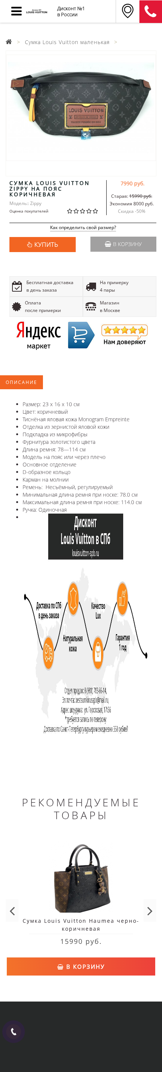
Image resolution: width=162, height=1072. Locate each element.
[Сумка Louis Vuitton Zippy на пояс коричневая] (81, 108)
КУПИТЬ (46, 244)
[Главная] (9, 42)
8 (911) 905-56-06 (150, 11)
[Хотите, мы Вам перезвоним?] (13, 1031)
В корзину (127, 244)
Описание (21, 382)
